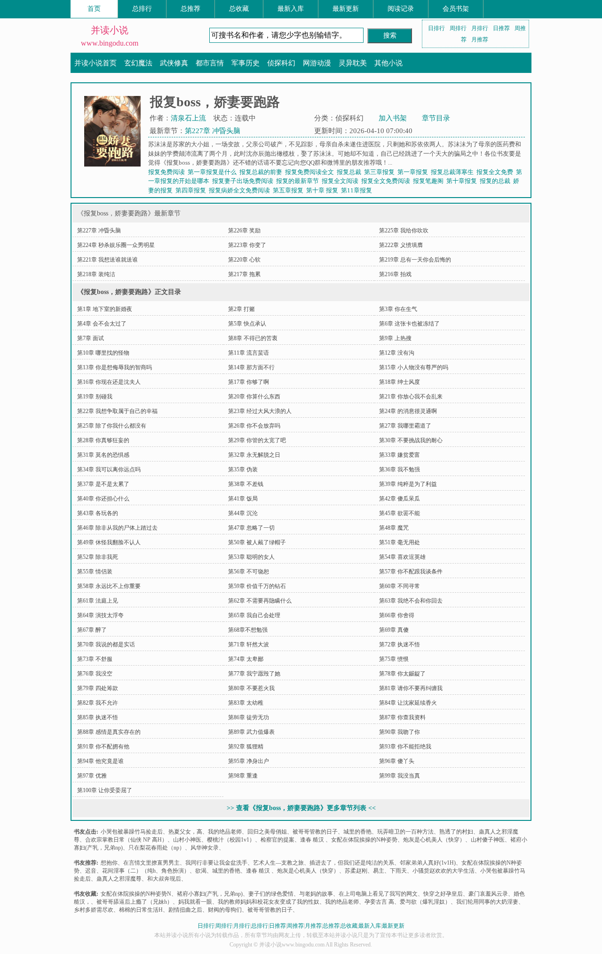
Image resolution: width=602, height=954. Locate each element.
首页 (94, 8)
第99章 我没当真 (399, 775)
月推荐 (479, 39)
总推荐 (190, 8)
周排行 (458, 28)
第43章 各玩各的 (97, 513)
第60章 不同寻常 (399, 586)
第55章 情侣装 (94, 571)
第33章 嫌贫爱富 (399, 455)
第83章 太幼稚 (245, 703)
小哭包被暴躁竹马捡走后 (132, 831)
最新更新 (346, 8)
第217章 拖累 (244, 274)
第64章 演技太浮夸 (100, 615)
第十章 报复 (323, 190)
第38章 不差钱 (245, 484)
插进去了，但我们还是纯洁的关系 (351, 862)
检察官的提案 (277, 839)
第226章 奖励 (244, 230)
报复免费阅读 (168, 171)
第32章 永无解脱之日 (254, 455)
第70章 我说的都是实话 (106, 644)
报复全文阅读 (341, 180)
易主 (378, 870)
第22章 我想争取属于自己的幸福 (117, 411)
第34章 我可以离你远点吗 (109, 469)
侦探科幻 (281, 63)
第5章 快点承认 (247, 323)
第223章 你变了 (247, 245)
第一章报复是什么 (213, 171)
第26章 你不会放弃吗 (254, 425)
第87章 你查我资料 (402, 717)
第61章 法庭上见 (97, 600)
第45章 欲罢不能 (399, 513)
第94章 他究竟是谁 (100, 761)
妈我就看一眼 (195, 901)
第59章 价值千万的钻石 (257, 586)
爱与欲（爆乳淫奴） (425, 901)
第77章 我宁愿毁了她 (254, 673)
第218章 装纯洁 (96, 274)
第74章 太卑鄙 (245, 659)
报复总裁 (350, 171)
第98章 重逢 (243, 775)
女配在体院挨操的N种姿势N (136, 893)
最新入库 (290, 8)
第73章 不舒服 (94, 659)
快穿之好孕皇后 (443, 893)
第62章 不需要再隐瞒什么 (260, 600)
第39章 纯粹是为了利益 (408, 484)
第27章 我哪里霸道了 (405, 425)
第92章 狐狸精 (245, 746)
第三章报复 (380, 171)
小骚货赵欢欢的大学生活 (443, 870)
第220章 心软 (244, 259)
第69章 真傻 (394, 630)
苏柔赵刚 (356, 870)
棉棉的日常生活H (141, 909)
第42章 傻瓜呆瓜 (399, 498)
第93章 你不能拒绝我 (405, 746)
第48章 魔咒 (394, 528)
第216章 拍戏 (395, 274)
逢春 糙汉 (312, 839)
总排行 (142, 8)
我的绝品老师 (225, 831)
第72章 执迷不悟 (399, 644)
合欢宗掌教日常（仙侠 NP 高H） (126, 839)
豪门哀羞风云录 (488, 893)
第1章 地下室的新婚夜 (104, 309)
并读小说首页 (95, 63)
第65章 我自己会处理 (254, 615)
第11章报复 (358, 190)
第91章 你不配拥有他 (103, 746)
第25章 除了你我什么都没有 (111, 425)
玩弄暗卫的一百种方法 (405, 831)
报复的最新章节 (299, 180)
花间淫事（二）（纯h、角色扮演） (146, 870)
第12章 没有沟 (396, 353)
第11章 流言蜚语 (248, 353)
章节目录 (436, 118)
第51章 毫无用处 (399, 542)
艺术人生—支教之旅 (278, 862)
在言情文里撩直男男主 (151, 862)
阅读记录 (401, 8)
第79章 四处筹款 (97, 688)
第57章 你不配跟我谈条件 (411, 571)
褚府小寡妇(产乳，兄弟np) (210, 893)
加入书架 (393, 118)
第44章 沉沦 (243, 513)
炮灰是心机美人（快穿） (434, 839)
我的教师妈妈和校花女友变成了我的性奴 (268, 901)
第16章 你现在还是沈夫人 (109, 382)
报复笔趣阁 (429, 180)
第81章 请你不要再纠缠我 (411, 688)
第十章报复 (463, 180)
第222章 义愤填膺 (401, 245)
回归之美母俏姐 (267, 831)
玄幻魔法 (138, 63)
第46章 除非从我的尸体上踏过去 (117, 528)
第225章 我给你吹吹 (403, 230)
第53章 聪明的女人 (251, 557)
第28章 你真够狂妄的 (103, 440)
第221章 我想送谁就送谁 (107, 259)
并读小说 (109, 30)
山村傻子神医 (488, 839)
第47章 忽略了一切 (251, 528)
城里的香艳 (357, 831)
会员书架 (456, 8)
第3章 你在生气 (398, 309)
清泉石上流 (188, 118)
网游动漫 (317, 63)
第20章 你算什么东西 (254, 396)
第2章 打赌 (241, 309)
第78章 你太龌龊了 (402, 673)
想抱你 (109, 862)
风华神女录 (204, 847)
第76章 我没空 (94, 673)
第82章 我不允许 (97, 703)
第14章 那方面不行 (251, 367)
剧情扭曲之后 (185, 909)
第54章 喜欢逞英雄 (402, 557)
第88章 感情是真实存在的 (109, 732)
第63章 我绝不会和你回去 (411, 600)
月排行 (479, 28)
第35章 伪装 (243, 469)
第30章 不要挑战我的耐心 (411, 440)
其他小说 (388, 63)
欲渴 (200, 870)
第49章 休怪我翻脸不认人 (109, 542)
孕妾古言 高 (379, 901)
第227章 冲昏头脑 (212, 131)
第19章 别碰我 (94, 396)
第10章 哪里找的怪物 (103, 353)
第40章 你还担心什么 (103, 498)
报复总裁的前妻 (262, 171)
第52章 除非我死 (97, 557)
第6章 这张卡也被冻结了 (409, 323)
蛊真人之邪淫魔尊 (119, 878)
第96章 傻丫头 (396, 761)
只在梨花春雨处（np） (156, 847)
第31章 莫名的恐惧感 (103, 455)
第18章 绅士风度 (399, 382)
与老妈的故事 (316, 893)
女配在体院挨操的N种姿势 (364, 839)
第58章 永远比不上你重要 (109, 586)
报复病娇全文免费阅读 (241, 190)
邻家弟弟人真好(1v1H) (428, 862)
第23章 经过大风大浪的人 (260, 411)
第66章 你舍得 (396, 615)
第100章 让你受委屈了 (104, 790)
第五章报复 (289, 190)
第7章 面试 (90, 338)
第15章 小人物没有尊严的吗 (413, 367)
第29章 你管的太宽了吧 (257, 440)
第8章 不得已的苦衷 (252, 338)
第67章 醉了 (92, 630)
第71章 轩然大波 (248, 644)
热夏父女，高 (185, 831)
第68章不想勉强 (248, 630)
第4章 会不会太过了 (102, 323)
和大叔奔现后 (164, 878)
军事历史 (245, 63)
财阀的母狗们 (225, 909)
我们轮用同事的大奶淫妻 (487, 901)
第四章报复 (192, 190)
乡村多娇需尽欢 (93, 909)
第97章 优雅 (92, 775)
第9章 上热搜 (395, 338)
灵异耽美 (353, 63)
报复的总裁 (496, 180)
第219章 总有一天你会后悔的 (415, 259)
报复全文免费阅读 (387, 180)
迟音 (90, 870)
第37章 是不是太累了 (103, 484)
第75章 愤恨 (394, 659)
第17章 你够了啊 (248, 382)
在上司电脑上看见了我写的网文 (378, 893)
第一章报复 (414, 171)
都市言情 (210, 63)
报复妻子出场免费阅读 (244, 180)
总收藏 (239, 8)
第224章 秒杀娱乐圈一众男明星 (116, 245)
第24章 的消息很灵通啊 (408, 411)
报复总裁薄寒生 (453, 171)
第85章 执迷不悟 (97, 717)
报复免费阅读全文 (311, 171)
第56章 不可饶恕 (248, 571)
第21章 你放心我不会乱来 (411, 396)
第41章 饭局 (243, 498)
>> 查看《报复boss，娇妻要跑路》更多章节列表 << (301, 807)
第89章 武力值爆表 (251, 732)
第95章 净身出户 (248, 761)
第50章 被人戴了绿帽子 (257, 542)
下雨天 (398, 870)
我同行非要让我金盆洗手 (216, 862)
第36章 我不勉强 (399, 469)
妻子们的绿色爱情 (270, 893)
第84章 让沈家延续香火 (408, 703)
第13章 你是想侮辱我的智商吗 (114, 367)
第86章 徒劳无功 (248, 717)
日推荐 (501, 28)
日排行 (436, 28)
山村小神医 (187, 839)
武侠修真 (174, 63)
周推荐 (295, 925)
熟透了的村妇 (456, 831)
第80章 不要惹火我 (251, 688)
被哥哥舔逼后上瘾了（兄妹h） (134, 901)
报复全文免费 (496, 171)
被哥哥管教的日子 (315, 831)
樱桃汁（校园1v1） (231, 839)
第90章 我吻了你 (399, 732)
